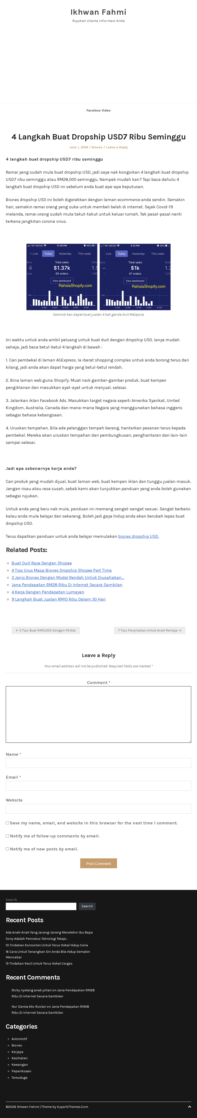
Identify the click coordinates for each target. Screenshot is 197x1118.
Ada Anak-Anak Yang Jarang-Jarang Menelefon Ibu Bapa (49, 932)
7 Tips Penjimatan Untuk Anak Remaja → (149, 630)
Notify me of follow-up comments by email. (54, 836)
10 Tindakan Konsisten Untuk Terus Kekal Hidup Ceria (47, 945)
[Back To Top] (189, 1106)
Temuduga (19, 1078)
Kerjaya (17, 1052)
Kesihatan (20, 1058)
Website (14, 800)
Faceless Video (98, 110)
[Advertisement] (98, 66)
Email (13, 777)
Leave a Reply (117, 147)
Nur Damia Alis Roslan (29, 1007)
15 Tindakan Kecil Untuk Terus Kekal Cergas (39, 963)
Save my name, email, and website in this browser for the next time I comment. (94, 823)
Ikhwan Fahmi (98, 12)
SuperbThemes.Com (72, 1107)
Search (11, 900)
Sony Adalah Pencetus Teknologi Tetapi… (37, 939)
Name (13, 754)
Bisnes (97, 147)
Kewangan (20, 1065)
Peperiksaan (21, 1071)
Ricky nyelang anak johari (32, 990)
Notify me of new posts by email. (44, 849)
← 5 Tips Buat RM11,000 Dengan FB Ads (46, 630)
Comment (98, 682)
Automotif (19, 1039)
